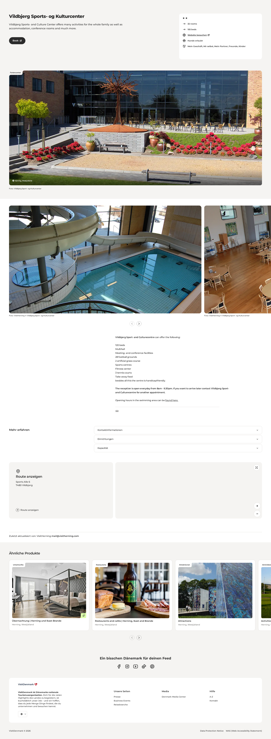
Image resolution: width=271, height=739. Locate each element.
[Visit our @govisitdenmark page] (143, 666)
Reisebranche (121, 704)
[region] (188, 490)
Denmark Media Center (174, 696)
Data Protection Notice (212, 731)
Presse (117, 696)
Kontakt (214, 700)
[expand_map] (256, 467)
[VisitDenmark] (27, 684)
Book (15, 40)
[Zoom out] (257, 513)
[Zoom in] (257, 505)
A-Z (211, 696)
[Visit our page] (127, 666)
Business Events (122, 700)
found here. (171, 400)
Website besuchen (197, 35)
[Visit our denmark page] (118, 666)
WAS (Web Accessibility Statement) (244, 731)
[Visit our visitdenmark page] (135, 666)
